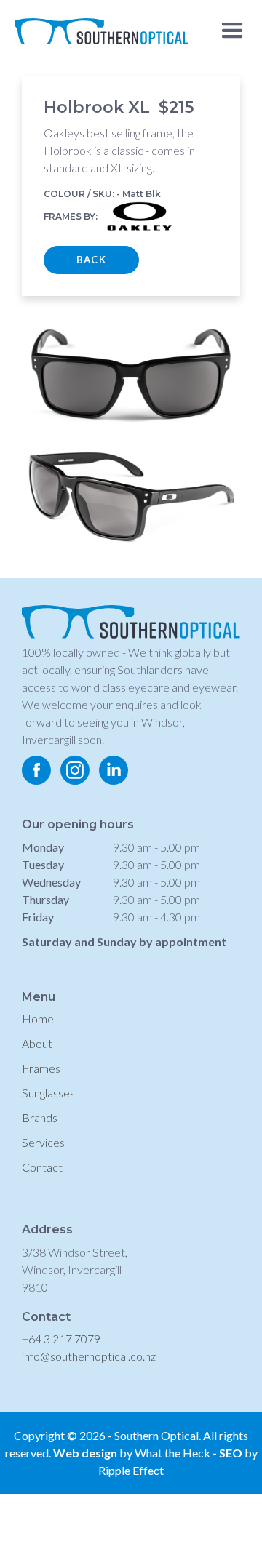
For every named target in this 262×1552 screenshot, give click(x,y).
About (37, 1043)
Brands (39, 1117)
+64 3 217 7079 (61, 1338)
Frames (41, 1068)
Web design (85, 1453)
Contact (42, 1167)
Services (43, 1142)
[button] (232, 31)
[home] (97, 25)
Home (38, 1018)
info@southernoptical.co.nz (89, 1356)
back (91, 259)
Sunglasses (48, 1093)
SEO (232, 1453)
